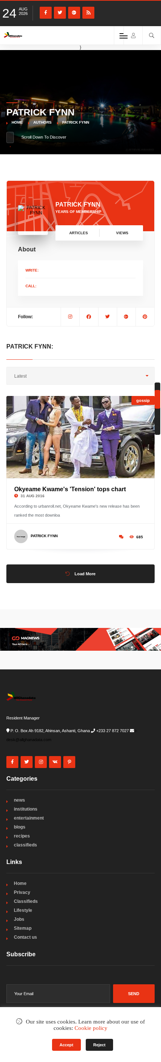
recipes (22, 836)
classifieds (25, 845)
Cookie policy (91, 1028)
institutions (25, 809)
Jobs (19, 919)
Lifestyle (23, 910)
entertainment (29, 818)
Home (17, 122)
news (19, 800)
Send (133, 993)
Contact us (25, 937)
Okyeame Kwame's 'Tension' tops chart (70, 489)
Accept (66, 1045)
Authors (42, 122)
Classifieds (26, 901)
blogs (19, 827)
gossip (143, 400)
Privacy (22, 892)
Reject (99, 1045)
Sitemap (22, 928)
